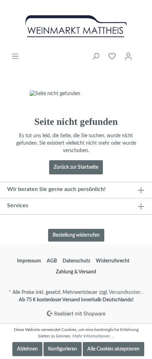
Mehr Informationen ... (93, 336)
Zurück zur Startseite (76, 167)
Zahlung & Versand (76, 272)
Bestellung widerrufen (76, 235)
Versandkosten (125, 292)
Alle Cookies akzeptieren (113, 349)
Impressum (29, 261)
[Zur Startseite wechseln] (76, 26)
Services (17, 205)
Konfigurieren (62, 349)
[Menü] (15, 56)
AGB (52, 261)
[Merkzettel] (112, 56)
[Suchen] (96, 56)
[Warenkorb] (140, 53)
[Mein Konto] (128, 56)
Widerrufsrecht (112, 261)
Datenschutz (76, 261)
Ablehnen (27, 349)
